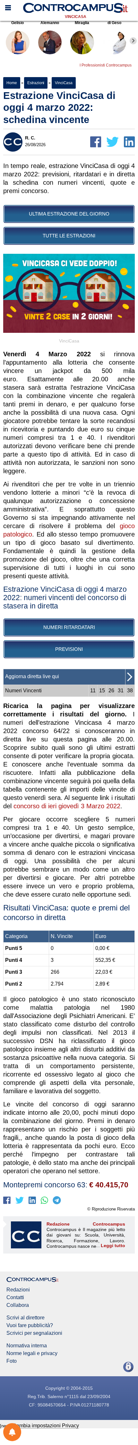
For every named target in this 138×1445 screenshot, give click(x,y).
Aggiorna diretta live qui (32, 676)
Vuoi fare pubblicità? (29, 1325)
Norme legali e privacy (31, 1353)
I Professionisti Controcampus (106, 65)
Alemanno (49, 23)
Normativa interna (26, 1345)
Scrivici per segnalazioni (34, 1333)
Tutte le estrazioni (69, 235)
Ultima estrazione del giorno (69, 214)
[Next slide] (133, 40)
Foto (11, 1361)
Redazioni (18, 1289)
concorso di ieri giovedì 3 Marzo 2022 (66, 806)
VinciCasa (75, 16)
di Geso (114, 23)
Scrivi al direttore (25, 1317)
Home (11, 83)
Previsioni (69, 649)
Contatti (15, 1297)
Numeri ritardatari (69, 627)
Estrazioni (35, 83)
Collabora (17, 1305)
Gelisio (17, 23)
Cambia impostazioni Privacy (46, 1425)
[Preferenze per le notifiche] (12, 1432)
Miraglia (82, 23)
